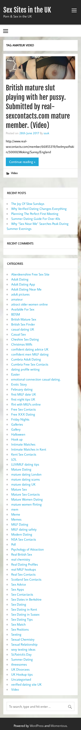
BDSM (15, 314)
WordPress (37, 726)
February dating (22, 389)
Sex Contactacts (22, 594)
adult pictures (20, 294)
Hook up (17, 439)
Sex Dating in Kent (24, 609)
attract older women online (29, 304)
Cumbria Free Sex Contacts (29, 364)
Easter (15, 374)
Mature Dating (21, 469)
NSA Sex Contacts (23, 539)
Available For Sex (22, 309)
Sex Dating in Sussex (25, 614)
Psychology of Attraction (27, 549)
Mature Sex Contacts (25, 494)
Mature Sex (19, 489)
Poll (13, 544)
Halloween (18, 434)
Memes (16, 519)
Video (14, 173)
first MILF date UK (23, 394)
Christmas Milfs (21, 344)
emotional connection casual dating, (35, 379)
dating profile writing (25, 369)
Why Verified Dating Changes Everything (39, 209)
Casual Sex (18, 334)
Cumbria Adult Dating (26, 359)
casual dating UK (22, 329)
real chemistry (20, 559)
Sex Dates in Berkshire (26, 599)
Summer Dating (22, 659)
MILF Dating (19, 524)
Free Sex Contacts (23, 409)
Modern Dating (21, 534)
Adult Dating (19, 279)
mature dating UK (23, 484)
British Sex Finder (23, 324)
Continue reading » (22, 162)
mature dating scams (25, 479)
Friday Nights (20, 419)
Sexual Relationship (24, 644)
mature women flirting (26, 504)
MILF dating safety (24, 529)
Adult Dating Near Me (26, 289)
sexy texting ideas (23, 649)
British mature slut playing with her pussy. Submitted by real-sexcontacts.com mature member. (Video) (38, 106)
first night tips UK (23, 399)
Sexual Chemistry (22, 639)
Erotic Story (19, 384)
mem (14, 509)
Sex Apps (17, 589)
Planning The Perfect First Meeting (34, 214)
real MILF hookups (23, 569)
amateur (17, 299)
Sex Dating (18, 604)
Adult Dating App (23, 284)
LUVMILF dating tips (25, 464)
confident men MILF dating (30, 354)
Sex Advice (18, 584)
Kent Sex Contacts (23, 454)
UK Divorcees (20, 669)
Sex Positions (20, 629)
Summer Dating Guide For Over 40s (35, 219)
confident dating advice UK (29, 349)
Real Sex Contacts (23, 574)
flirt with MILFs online (26, 404)
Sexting (16, 634)
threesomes (19, 664)
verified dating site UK (26, 684)
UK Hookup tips (22, 674)
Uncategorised (21, 679)
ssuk (46, 133)
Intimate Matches (23, 444)
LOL (13, 459)
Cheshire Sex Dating (25, 339)
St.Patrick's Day (21, 654)
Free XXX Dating (23, 414)
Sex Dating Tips (22, 619)
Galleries (17, 424)
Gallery (16, 429)
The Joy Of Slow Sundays (27, 204)
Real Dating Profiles (24, 564)
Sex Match (18, 624)
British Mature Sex (23, 319)
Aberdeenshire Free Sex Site (30, 274)
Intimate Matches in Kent (28, 449)
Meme (15, 514)
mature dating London (26, 474)
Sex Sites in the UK (27, 10)
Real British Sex (21, 554)
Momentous (58, 726)
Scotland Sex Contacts (26, 579)
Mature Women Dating (27, 499)
